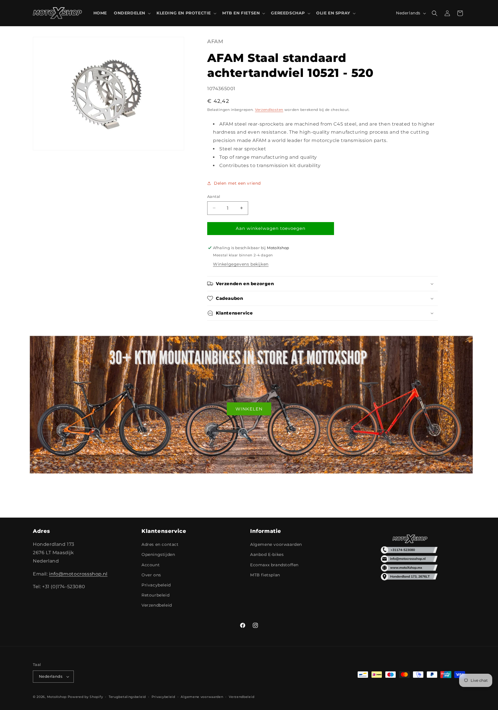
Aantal (213, 196)
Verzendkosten (269, 109)
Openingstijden (158, 554)
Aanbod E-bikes (267, 554)
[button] (131, 13)
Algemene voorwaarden (276, 544)
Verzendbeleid (157, 605)
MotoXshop (57, 697)
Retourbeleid (155, 595)
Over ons (151, 575)
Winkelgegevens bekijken (241, 264)
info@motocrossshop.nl (78, 574)
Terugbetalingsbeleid (127, 697)
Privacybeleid (156, 585)
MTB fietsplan (265, 575)
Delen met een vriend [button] (237, 183)
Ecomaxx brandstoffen (274, 564)
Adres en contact (160, 544)
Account (151, 564)
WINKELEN (249, 409)
